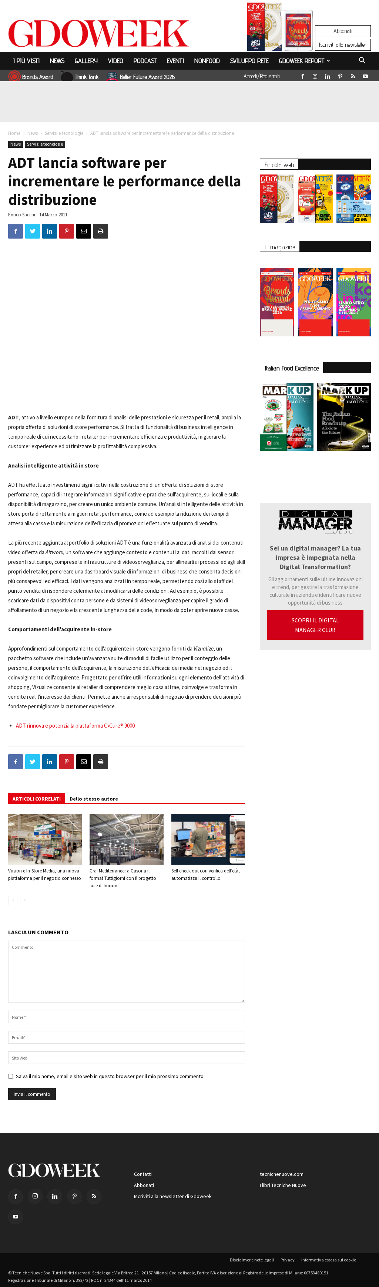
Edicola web (279, 165)
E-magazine (280, 247)
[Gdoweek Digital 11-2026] (298, 40)
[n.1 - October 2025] (286, 418)
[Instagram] (315, 75)
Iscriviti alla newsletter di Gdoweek (173, 1196)
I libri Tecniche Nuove (283, 1185)
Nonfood (207, 60)
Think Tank (86, 76)
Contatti (143, 1174)
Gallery (86, 60)
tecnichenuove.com (281, 1174)
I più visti (26, 60)
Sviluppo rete (249, 60)
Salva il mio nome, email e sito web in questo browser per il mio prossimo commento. (110, 1076)
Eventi (175, 60)
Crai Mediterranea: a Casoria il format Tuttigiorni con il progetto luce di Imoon (123, 878)
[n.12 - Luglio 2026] (264, 28)
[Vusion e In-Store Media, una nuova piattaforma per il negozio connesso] (45, 839)
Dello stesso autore (94, 798)
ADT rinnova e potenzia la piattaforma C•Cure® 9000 (75, 725)
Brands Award (37, 76)
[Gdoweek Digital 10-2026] (315, 298)
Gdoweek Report (301, 60)
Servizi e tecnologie (64, 133)
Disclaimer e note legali (252, 1260)
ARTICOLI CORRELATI (37, 798)
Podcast (145, 60)
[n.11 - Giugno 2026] (315, 200)
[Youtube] (365, 75)
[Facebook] (302, 75)
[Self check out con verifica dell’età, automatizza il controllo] (208, 839)
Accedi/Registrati (262, 76)
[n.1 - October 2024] (344, 418)
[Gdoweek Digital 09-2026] (353, 298)
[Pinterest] (340, 75)
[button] (362, 61)
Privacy (288, 1260)
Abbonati (342, 30)
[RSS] (352, 75)
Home (14, 133)
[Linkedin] (327, 75)
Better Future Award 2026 (147, 76)
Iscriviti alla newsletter (343, 44)
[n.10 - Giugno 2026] (353, 200)
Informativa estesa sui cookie (328, 1260)
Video (115, 60)
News (57, 60)
